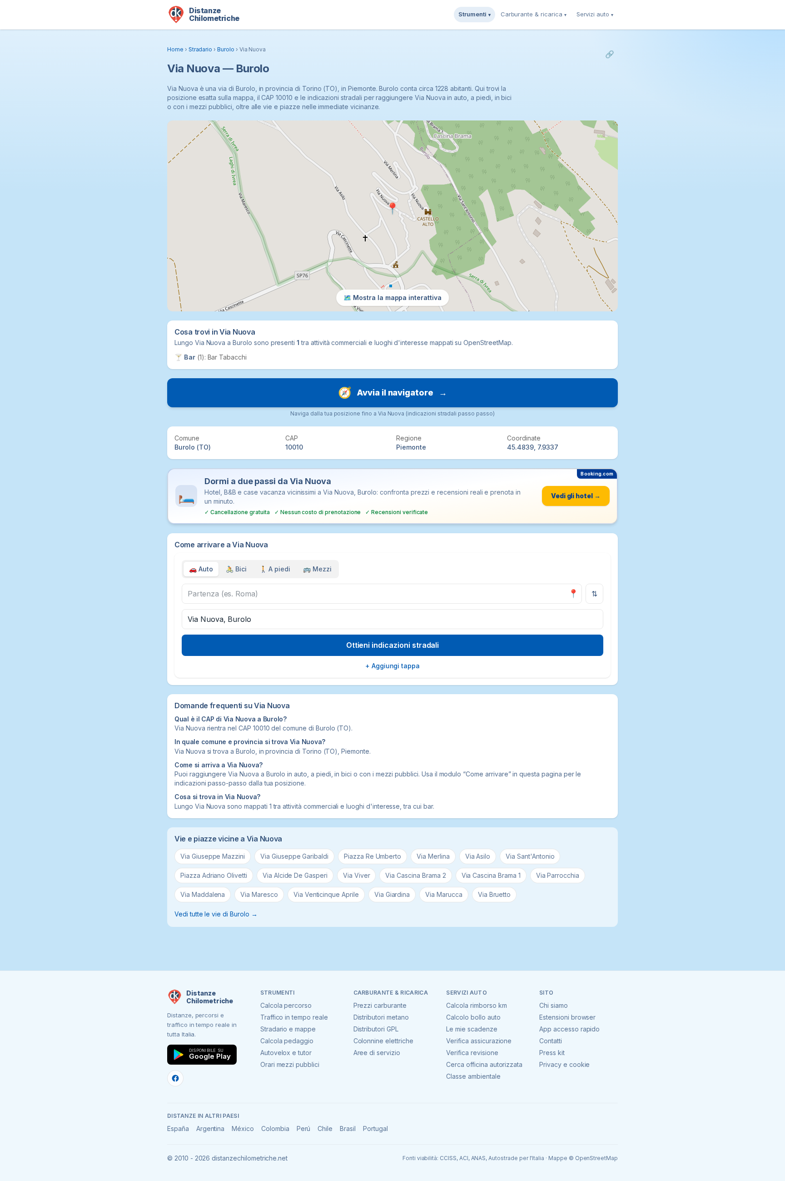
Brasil (348, 1128)
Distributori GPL (375, 1029)
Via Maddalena (202, 894)
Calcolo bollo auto (473, 1017)
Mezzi (317, 569)
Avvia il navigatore (392, 392)
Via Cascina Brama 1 (491, 875)
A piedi (275, 569)
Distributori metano (381, 1017)
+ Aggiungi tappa (392, 666)
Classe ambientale (473, 1076)
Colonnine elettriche (383, 1041)
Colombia (275, 1128)
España (178, 1128)
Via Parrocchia (557, 875)
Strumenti (474, 14)
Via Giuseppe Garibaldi (294, 856)
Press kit (552, 1052)
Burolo (225, 49)
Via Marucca (443, 894)
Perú (304, 1128)
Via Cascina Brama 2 (415, 875)
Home (175, 49)
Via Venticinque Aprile (326, 894)
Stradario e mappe (288, 1029)
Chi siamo (553, 1005)
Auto (201, 569)
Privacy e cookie (564, 1064)
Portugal (375, 1128)
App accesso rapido (569, 1029)
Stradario (201, 49)
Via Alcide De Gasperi (295, 875)
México (243, 1128)
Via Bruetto (494, 894)
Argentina (210, 1128)
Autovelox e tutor (286, 1052)
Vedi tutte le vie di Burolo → (216, 914)
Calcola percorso (286, 1005)
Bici (236, 569)
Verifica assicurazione (479, 1041)
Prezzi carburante (380, 1005)
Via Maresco (259, 894)
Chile (325, 1128)
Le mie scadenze (471, 1029)
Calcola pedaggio (286, 1041)
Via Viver (356, 875)
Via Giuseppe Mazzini (212, 856)
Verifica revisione (472, 1052)
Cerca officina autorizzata (484, 1064)
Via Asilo (478, 856)
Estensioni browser (567, 1017)
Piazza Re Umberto (372, 856)
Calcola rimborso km (476, 1005)
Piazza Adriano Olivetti (213, 875)
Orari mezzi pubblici (289, 1064)
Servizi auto (594, 14)
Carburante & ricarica (533, 14)
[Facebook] (175, 1078)
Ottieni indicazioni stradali (392, 645)
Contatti (550, 1041)
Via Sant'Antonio (530, 856)
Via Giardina (392, 894)
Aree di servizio (376, 1052)
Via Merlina (433, 856)
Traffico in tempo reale (294, 1017)
